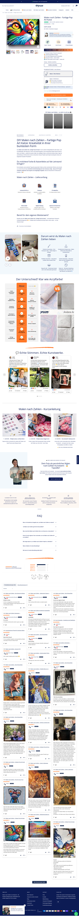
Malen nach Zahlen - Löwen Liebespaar (39, 763)
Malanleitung (45, 898)
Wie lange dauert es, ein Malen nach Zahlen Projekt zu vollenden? (37, 541)
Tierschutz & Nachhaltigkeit (25, 226)
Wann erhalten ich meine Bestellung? (31, 545)
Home (7, 10)
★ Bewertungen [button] (77, 459)
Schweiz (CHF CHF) (65, 5)
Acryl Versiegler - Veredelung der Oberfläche (57, 98)
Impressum (29, 903)
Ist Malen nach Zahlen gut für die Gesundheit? (33, 526)
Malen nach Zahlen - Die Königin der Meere (15, 593)
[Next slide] (10, 264)
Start (3, 12)
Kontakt (44, 896)
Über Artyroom (30, 894)
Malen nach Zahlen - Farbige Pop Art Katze (15, 818)
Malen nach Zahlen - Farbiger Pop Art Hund (15, 762)
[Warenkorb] (76, 5)
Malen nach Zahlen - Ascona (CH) (13, 649)
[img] (13, 566)
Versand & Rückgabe (47, 901)
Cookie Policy (30, 905)
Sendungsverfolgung (47, 903)
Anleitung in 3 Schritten (45, 135)
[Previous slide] (6, 264)
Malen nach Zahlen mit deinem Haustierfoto (40, 610)
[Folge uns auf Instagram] (58, 901)
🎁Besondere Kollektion (51, 10)
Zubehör (67, 10)
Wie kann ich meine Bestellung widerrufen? (32, 550)
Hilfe (72, 10)
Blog (28, 898)
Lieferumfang (31, 135)
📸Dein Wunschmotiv (15, 10)
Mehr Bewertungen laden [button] (39, 882)
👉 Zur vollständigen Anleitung (65, 447)
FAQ (44, 894)
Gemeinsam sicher (31, 901)
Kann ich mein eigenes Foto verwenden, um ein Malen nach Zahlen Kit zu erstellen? (38, 536)
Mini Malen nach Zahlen (39, 10)
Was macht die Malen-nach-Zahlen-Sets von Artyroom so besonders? (38, 531)
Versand (56, 28)
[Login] (73, 5)
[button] (44, 34)
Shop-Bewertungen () (22, 584)
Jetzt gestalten (56, 479)
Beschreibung (20, 135)
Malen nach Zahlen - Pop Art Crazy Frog (14, 779)
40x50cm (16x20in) (52, 65)
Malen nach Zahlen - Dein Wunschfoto (64, 593)
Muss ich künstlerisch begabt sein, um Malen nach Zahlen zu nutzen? (38, 522)
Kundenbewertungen (47, 905)
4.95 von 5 (14, 566)
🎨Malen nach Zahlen (27, 10)
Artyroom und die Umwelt (32, 896)
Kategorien (61, 10)
